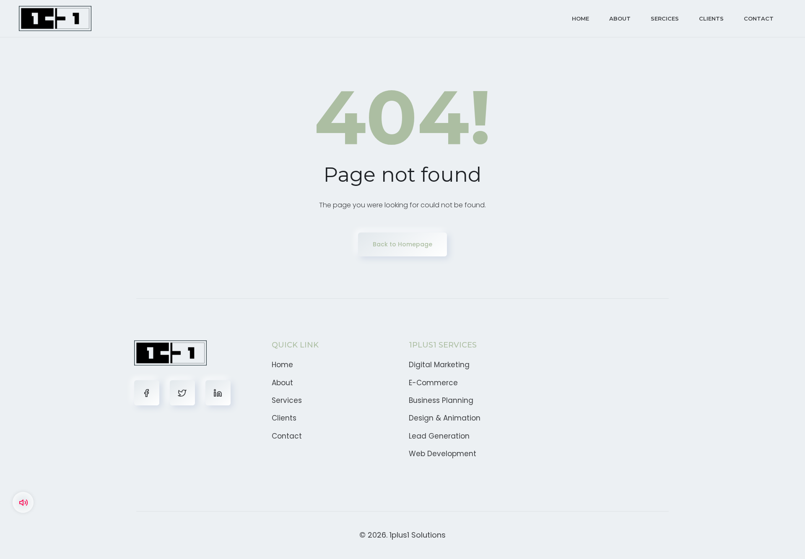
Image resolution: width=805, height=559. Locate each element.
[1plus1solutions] (55, 18)
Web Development (442, 454)
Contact (759, 18)
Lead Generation (439, 436)
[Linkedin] (218, 392)
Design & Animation (444, 418)
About (620, 18)
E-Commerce (433, 383)
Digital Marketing (439, 365)
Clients (711, 18)
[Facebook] (146, 392)
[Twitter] (182, 392)
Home (580, 18)
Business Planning (441, 400)
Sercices (665, 18)
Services (287, 400)
